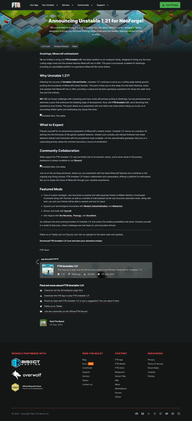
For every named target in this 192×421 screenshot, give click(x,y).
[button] (50, 5)
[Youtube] (166, 413)
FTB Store (119, 368)
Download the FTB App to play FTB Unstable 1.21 (66, 295)
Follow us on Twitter (53, 306)
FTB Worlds (120, 364)
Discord (69, 234)
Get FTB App (172, 5)
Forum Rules (153, 368)
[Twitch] (160, 413)
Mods (117, 384)
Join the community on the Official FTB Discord (65, 311)
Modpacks (120, 372)
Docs (87, 364)
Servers (85, 376)
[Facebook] (172, 413)
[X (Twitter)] (148, 413)
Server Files (120, 376)
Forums (118, 392)
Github (118, 397)
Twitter (54, 234)
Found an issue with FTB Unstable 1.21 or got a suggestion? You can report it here (81, 301)
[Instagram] (154, 413)
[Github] (178, 413)
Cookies (151, 372)
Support (86, 372)
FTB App (119, 359)
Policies (151, 376)
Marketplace (121, 388)
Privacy (151, 359)
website (89, 234)
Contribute (87, 368)
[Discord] (136, 413)
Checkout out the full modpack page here (63, 290)
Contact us (87, 384)
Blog (84, 359)
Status (85, 380)
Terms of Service (155, 364)
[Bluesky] (142, 413)
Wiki (117, 380)
